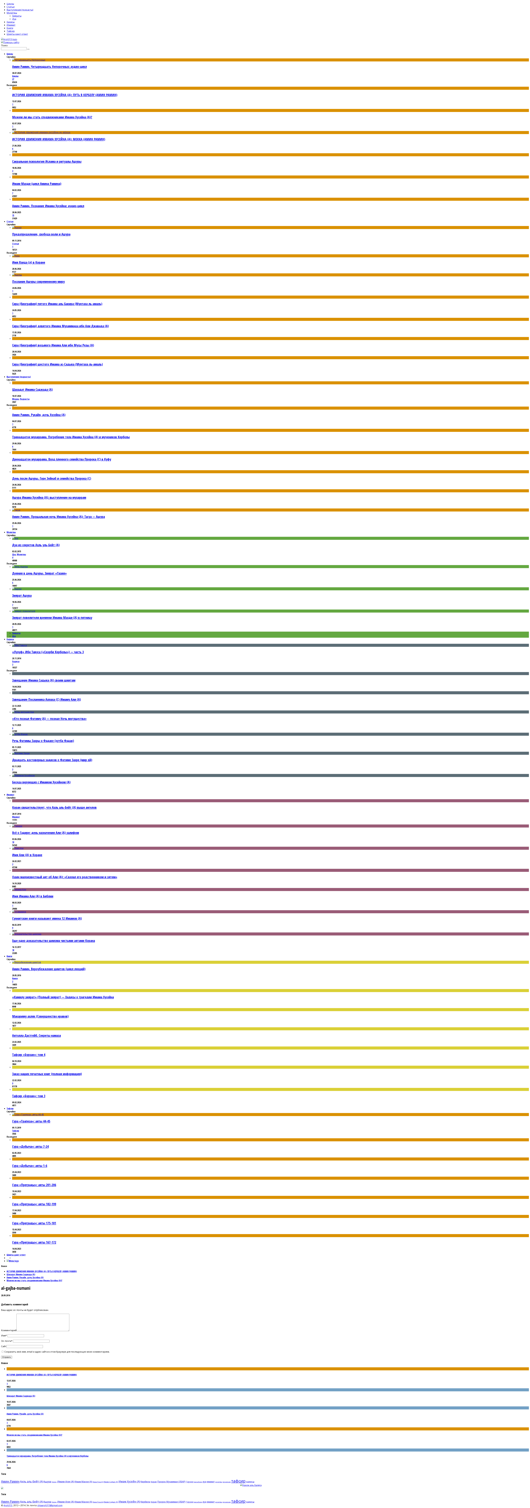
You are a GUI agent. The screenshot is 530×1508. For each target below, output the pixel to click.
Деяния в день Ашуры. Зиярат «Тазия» (39, 573)
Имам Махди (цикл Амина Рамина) (36, 183)
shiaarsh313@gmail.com (49, 1505)
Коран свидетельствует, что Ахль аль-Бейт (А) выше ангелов (54, 807)
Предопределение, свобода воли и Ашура (41, 234)
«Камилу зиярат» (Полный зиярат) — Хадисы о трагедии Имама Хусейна (63, 997)
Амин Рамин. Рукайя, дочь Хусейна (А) (38, 414)
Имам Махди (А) (83, 1481)
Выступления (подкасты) (20, 9)
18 (13, 950)
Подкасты (25, 399)
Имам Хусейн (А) (129, 1481)
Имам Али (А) (65, 1481)
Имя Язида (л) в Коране (28, 262)
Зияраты (16, 15)
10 (13, 842)
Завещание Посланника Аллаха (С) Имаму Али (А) (46, 699)
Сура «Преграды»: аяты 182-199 (34, 1204)
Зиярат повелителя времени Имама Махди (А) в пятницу (52, 617)
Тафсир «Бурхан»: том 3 (28, 1096)
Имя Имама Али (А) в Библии (32, 896)
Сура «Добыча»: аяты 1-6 (29, 1165)
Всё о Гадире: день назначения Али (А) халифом (45, 832)
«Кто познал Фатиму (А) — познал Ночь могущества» (49, 718)
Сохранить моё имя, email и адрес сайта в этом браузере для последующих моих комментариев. (57, 1351)
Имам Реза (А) (98, 1482)
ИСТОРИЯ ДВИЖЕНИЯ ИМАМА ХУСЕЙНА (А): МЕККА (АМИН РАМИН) (58, 139)
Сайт (3, 1346)
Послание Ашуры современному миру (38, 281)
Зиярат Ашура (22, 595)
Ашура (47, 1481)
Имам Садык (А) (111, 1482)
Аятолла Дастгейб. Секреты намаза (36, 1035)
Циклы (10, 3)
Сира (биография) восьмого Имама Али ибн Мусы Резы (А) (53, 345)
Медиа (15, 399)
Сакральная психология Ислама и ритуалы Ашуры (46, 161)
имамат (211, 1481)
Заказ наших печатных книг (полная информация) (47, 1073)
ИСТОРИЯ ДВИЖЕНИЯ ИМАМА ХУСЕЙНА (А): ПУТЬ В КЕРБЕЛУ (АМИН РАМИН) (64, 94)
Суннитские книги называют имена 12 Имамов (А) (47, 918)
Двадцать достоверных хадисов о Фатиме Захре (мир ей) (52, 760)
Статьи (10, 6)
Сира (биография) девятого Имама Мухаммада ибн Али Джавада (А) (60, 326)
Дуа (14, 18)
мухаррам (227, 1482)
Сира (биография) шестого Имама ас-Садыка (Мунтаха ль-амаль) (57, 364)
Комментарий (8, 1330)
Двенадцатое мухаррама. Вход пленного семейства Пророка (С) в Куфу (61, 459)
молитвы (218, 1482)
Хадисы (10, 21)
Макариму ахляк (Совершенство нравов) (40, 1016)
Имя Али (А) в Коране (27, 855)
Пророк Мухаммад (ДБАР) (171, 1481)
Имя (4, 1335)
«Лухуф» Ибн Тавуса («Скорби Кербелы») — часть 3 (48, 652)
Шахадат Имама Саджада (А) (32, 389)
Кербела (145, 1481)
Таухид (190, 1481)
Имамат (11, 25)
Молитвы (12, 12)
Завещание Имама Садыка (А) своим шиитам (43, 680)
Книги (10, 28)
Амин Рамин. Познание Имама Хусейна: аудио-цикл (48, 205)
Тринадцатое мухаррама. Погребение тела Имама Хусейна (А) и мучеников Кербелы (71, 437)
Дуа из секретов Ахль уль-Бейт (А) (36, 545)
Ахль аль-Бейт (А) (31, 1481)
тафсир (238, 1481)
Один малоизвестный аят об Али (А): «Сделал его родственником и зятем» (64, 877)
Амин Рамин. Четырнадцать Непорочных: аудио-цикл (49, 66)
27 (13, 79)
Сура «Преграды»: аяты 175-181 (34, 1223)
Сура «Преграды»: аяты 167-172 (34, 1242)
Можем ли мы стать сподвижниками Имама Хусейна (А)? (52, 117)
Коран (154, 1481)
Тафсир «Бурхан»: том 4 (28, 1054)
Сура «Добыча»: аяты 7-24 (30, 1146)
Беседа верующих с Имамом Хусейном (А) (41, 782)
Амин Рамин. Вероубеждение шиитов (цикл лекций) (48, 969)
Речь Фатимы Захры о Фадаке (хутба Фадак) (43, 740)
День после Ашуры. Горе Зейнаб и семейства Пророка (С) (51, 478)
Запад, (54, 1482)
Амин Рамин (10, 1481)
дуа (204, 1481)
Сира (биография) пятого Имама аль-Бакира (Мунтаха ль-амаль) (57, 303)
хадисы (250, 1481)
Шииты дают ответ (17, 34)
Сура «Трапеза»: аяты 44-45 (31, 1121)
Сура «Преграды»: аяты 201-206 (34, 1184)
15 (13, 215)
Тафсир (11, 31)
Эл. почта (6, 1340)
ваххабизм (198, 1482)
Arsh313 (8, 1505)
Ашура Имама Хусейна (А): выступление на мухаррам (49, 497)
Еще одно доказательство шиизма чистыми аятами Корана (53, 940)
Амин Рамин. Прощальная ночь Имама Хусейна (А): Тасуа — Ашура (58, 516)
